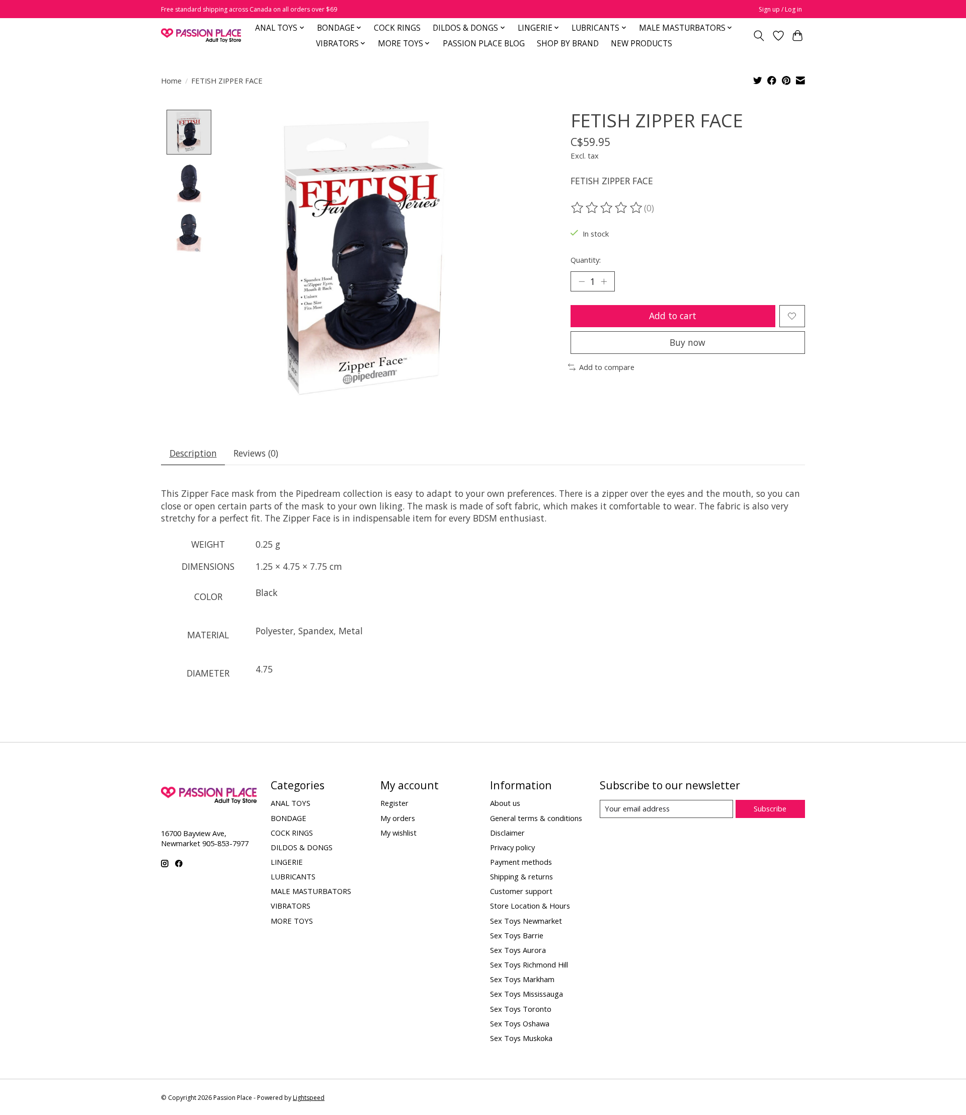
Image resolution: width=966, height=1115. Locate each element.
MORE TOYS (292, 921)
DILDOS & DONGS (302, 847)
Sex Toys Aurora (518, 950)
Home (171, 81)
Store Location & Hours (530, 906)
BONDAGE (288, 818)
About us (505, 803)
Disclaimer (507, 833)
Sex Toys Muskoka (521, 1038)
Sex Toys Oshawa (519, 1023)
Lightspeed (309, 1097)
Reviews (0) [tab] (255, 453)
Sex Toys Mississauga (526, 994)
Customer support (521, 891)
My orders (397, 818)
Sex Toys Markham (522, 979)
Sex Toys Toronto (520, 1009)
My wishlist (398, 833)
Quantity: (586, 260)
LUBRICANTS (293, 876)
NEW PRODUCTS (641, 43)
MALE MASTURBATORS (311, 891)
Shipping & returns (521, 876)
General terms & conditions (536, 818)
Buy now (687, 342)
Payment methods (521, 862)
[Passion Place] (201, 35)
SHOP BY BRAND (568, 43)
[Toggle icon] (759, 36)
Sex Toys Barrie (516, 935)
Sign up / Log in (780, 9)
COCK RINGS (397, 28)
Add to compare (606, 367)
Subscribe (770, 808)
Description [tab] (193, 453)
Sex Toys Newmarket (526, 921)
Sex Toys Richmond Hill (529, 964)
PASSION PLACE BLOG (484, 43)
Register (394, 803)
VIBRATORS (290, 906)
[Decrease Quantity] (582, 281)
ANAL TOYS (290, 803)
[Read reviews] (607, 207)
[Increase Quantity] (604, 281)
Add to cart (672, 316)
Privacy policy (512, 847)
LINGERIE (287, 862)
